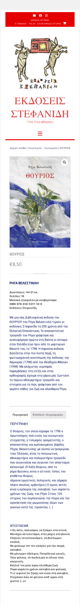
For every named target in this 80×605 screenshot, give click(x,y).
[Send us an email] (34, 15)
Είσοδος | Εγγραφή (40, 20)
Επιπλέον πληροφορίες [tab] (48, 414)
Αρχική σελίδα (18, 148)
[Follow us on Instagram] (46, 15)
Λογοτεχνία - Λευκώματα (42, 148)
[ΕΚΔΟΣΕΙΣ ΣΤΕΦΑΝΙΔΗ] (40, 65)
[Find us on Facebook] (40, 15)
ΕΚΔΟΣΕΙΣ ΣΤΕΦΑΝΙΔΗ (40, 107)
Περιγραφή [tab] (20, 414)
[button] (64, 162)
